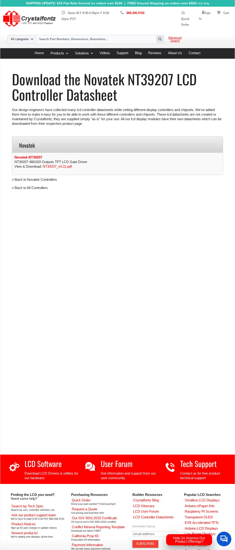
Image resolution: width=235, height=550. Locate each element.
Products (57, 53)
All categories (20, 39)
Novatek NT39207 (28, 157)
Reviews (154, 53)
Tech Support (198, 463)
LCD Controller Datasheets (60, 60)
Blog (138, 53)
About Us (175, 53)
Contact (194, 53)
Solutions (82, 53)
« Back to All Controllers (30, 188)
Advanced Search (175, 39)
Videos (105, 53)
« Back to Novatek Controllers (34, 179)
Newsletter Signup (143, 526)
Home (39, 53)
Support (122, 53)
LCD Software (43, 463)
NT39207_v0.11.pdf (57, 166)
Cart (226, 13)
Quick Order (185, 18)
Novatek (90, 60)
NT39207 (107, 60)
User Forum (116, 463)
